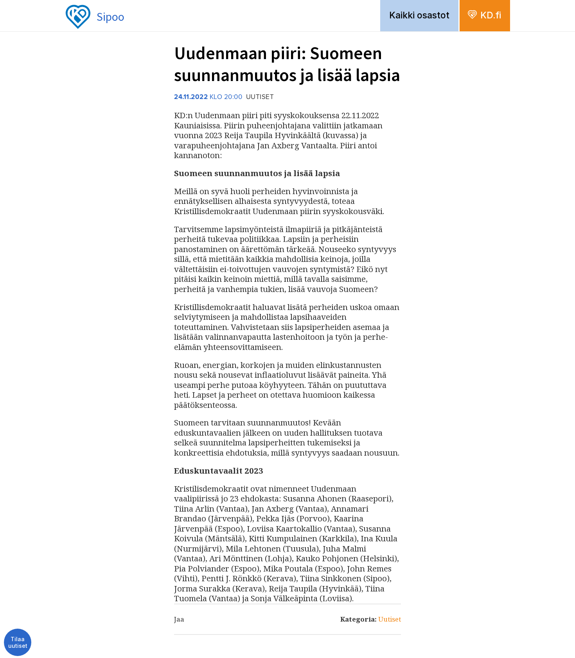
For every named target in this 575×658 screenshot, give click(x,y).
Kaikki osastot (419, 15)
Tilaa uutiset (17, 642)
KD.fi (490, 15)
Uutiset (389, 619)
